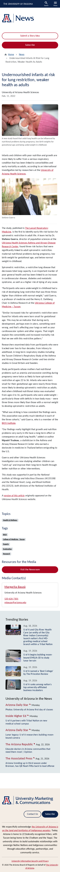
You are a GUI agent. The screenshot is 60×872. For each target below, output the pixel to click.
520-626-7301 (11, 599)
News (21, 54)
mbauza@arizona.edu (15, 602)
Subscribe (30, 45)
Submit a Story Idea (30, 36)
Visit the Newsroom (30, 569)
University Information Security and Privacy (30, 861)
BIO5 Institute (9, 423)
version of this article (14, 496)
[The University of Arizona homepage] (18, 4)
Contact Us (32, 814)
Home (11, 54)
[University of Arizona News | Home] (30, 18)
